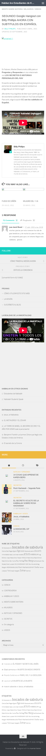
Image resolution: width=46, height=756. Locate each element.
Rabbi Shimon (38, 558)
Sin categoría (9, 624)
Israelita (21, 554)
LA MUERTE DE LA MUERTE (21, 681)
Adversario (7, 548)
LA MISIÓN (8, 299)
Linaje (8, 558)
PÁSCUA (24, 558)
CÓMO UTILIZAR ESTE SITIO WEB (17, 293)
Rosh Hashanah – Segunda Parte (26, 488)
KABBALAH (34, 554)
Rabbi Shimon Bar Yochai (9, 561)
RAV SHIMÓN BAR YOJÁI (21, 564)
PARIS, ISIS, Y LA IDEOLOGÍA (30, 675)
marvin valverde (10, 686)
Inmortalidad (5, 554)
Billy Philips (10, 29)
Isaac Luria (12, 554)
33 (2, 548)
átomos (28, 571)
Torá (9, 571)
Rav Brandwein (37, 561)
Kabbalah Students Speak (13, 399)
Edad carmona (9, 670)
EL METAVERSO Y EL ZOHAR (15, 420)
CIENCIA (16, 526)
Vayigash (16, 571)
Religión (4, 567)
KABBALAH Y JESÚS (20, 514)
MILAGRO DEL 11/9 (30, 201)
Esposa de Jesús (29, 551)
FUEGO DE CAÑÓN (9, 201)
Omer (15, 558)
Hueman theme (35, 748)
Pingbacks (28, 220)
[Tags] (37, 465)
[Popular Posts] (9, 465)
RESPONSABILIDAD (12, 567)
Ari (11, 548)
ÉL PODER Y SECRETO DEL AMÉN (25, 664)
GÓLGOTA (37, 551)
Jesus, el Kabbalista (11, 415)
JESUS (27, 554)
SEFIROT (31, 567)
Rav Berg (28, 561)
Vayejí (12, 571)
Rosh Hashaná (23, 567)
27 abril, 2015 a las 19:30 (34, 227)
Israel (17, 554)
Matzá (11, 558)
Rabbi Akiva (30, 558)
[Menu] (43, 3)
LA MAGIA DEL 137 (21, 529)
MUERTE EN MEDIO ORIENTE (29, 670)
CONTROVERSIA (10, 590)
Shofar (36, 567)
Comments (11, 220)
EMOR (22, 551)
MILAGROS (28, 9)
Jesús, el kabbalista (21, 517)
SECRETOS (17, 485)
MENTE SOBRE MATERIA (12, 9)
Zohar (23, 570)
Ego (18, 551)
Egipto (15, 551)
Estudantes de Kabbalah (13, 394)
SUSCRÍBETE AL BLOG (12, 305)
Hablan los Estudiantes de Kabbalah (18, 3)
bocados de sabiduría (27, 547)
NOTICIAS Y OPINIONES (21, 472)
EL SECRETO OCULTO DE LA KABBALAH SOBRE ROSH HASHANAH (26, 503)
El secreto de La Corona (13, 443)
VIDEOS (38, 9)
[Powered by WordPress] (14, 748)
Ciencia (4, 551)
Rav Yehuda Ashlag (34, 564)
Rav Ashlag (20, 561)
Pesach (19, 558)
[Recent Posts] (23, 465)
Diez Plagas (9, 551)
